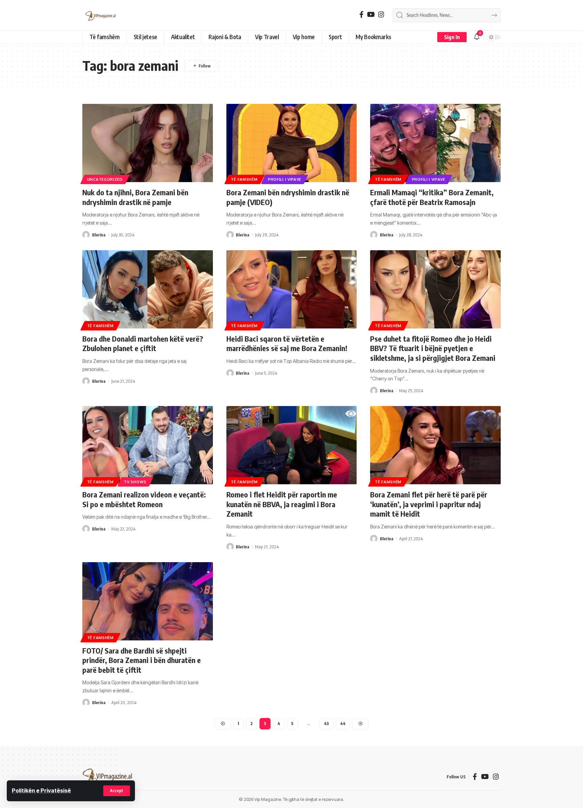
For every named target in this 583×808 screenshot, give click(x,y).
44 (342, 723)
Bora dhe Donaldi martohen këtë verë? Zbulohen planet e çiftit (142, 343)
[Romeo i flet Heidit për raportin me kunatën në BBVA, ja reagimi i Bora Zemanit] (291, 445)
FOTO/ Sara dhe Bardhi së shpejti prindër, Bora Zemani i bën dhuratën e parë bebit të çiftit (141, 660)
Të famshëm (244, 179)
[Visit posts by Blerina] (86, 234)
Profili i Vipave (284, 179)
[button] (116, 790)
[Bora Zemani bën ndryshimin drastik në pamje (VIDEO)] (291, 143)
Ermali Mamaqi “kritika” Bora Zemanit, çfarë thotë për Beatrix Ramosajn (432, 197)
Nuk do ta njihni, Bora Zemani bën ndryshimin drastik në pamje (135, 197)
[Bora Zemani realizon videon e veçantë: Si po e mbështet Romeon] (147, 445)
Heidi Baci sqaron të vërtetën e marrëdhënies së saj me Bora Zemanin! (286, 343)
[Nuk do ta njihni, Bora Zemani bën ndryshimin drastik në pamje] (147, 143)
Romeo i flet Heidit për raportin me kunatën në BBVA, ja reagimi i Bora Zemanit (281, 504)
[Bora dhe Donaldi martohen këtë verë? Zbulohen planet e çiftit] (147, 289)
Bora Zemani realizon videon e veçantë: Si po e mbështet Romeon (144, 499)
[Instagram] (381, 14)
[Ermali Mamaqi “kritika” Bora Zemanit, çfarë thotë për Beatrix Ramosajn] (435, 143)
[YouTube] (371, 14)
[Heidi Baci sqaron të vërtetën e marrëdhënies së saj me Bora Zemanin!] (291, 289)
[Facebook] (361, 14)
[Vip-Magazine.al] (100, 15)
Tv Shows (135, 481)
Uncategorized (105, 179)
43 (326, 723)
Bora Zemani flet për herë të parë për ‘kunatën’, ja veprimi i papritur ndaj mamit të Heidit (428, 504)
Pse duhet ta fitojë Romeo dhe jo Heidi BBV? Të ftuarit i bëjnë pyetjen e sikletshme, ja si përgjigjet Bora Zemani (432, 348)
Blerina (99, 234)
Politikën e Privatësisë (41, 790)
